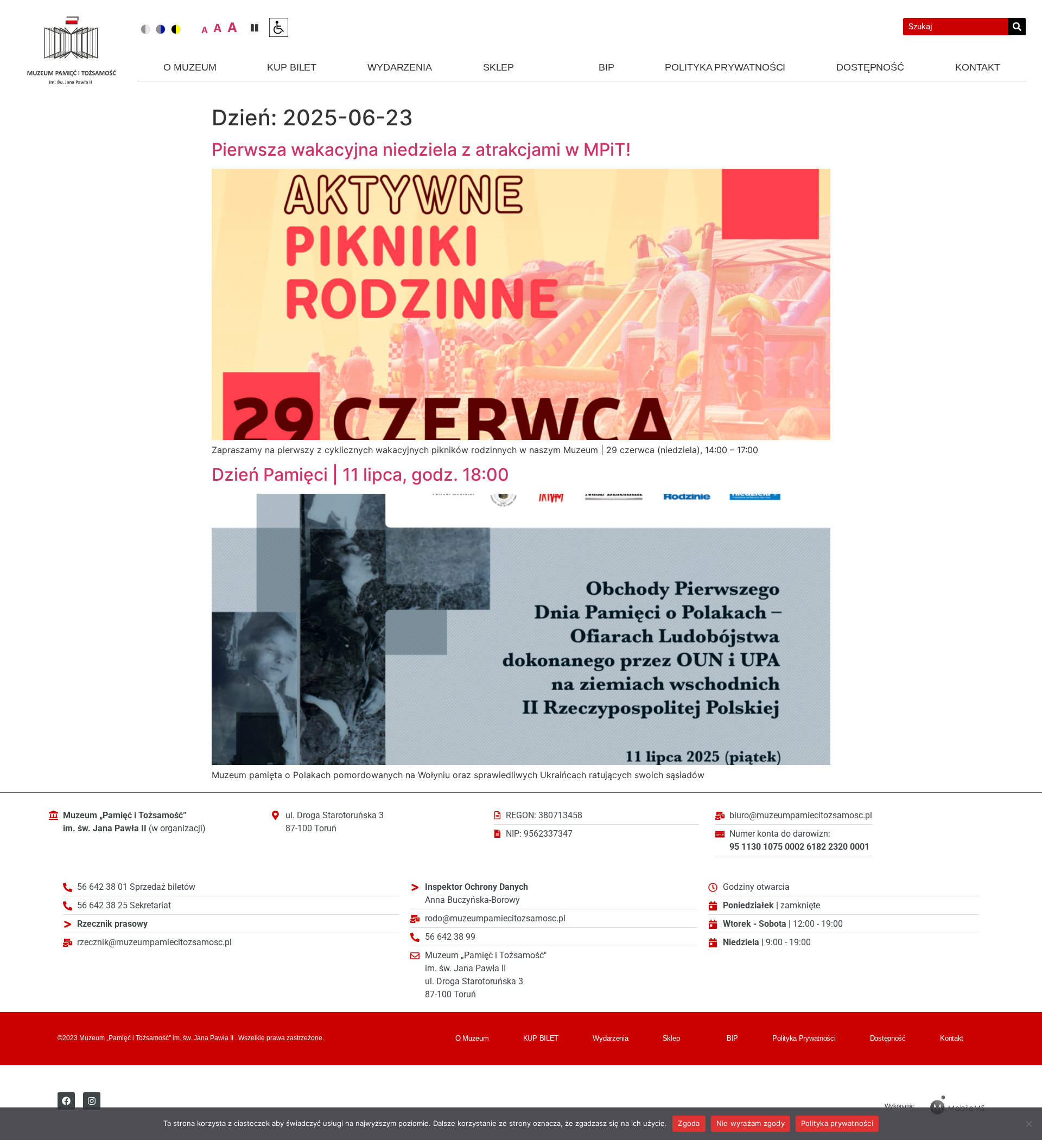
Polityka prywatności (837, 1123)
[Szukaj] (1017, 26)
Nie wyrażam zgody (750, 1123)
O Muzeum (189, 67)
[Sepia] (176, 29)
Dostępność (870, 67)
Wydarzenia (399, 67)
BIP (606, 67)
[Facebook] (66, 1101)
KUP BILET (291, 67)
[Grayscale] (145, 29)
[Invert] (161, 29)
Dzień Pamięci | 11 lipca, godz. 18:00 (360, 474)
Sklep (498, 67)
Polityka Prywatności (725, 67)
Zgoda (689, 1123)
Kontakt (977, 67)
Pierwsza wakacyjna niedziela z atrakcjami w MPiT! (421, 149)
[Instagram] (91, 1101)
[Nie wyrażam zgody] (1028, 1123)
